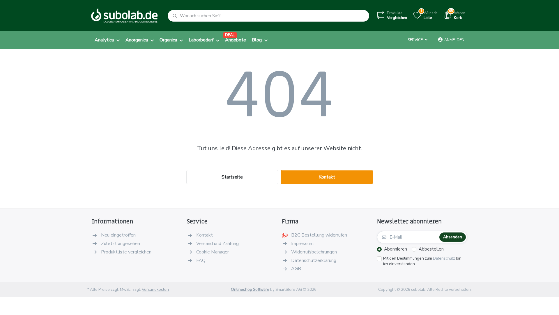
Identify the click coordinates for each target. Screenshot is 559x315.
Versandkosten (155, 289)
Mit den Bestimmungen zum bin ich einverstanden (422, 261)
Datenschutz (444, 258)
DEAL (230, 35)
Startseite (232, 177)
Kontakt (327, 177)
